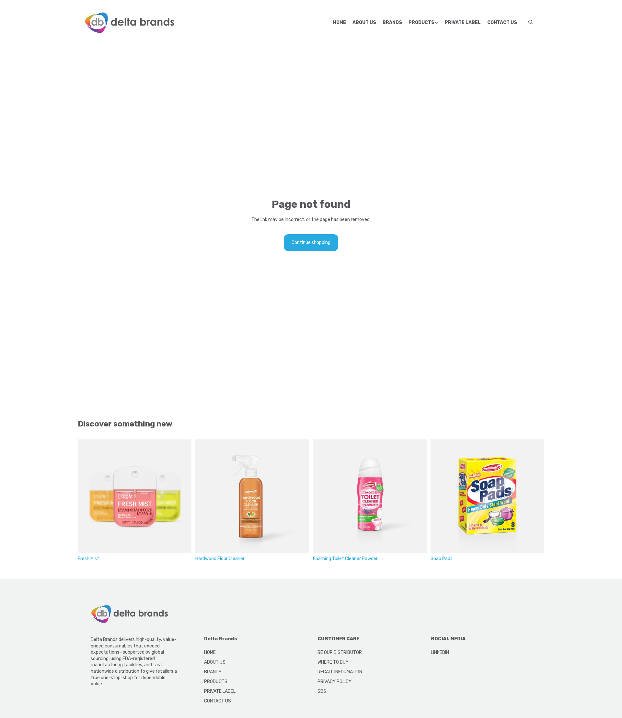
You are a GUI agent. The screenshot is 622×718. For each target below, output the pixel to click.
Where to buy (333, 662)
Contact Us (502, 22)
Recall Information (339, 672)
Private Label (463, 22)
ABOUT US (214, 662)
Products (421, 22)
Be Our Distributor (339, 652)
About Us (364, 22)
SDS (321, 691)
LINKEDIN (440, 652)
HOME (210, 652)
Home (339, 22)
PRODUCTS (215, 681)
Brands (392, 22)
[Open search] (531, 22)
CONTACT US (217, 701)
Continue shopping (311, 242)
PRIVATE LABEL (220, 691)
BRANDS (213, 672)
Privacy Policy (334, 681)
